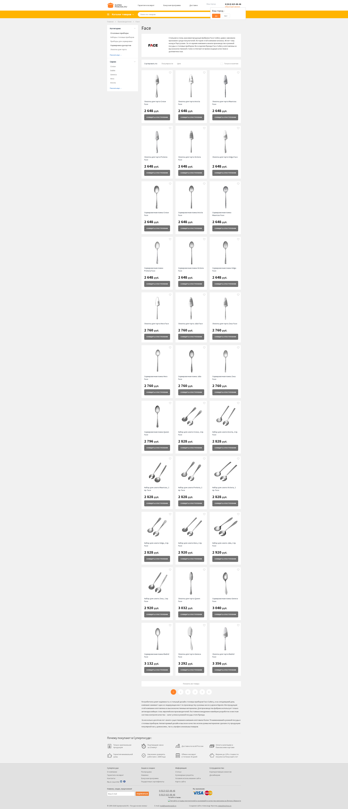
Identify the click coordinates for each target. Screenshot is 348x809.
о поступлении (157, 117)
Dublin (112, 70)
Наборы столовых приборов (122, 37)
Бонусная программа (172, 5)
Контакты (111, 778)
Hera (112, 78)
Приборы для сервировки (121, 41)
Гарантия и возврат (146, 5)
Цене (179, 63)
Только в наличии (231, 63)
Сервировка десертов (120, 45)
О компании (112, 772)
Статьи (178, 772)
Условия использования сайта (188, 778)
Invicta (113, 82)
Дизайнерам (214, 775)
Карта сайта (180, 781)
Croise (113, 66)
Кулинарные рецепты (184, 775)
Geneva (113, 74)
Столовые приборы (119, 33)
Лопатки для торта (118, 49)
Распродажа (146, 772)
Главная (110, 21)
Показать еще (115, 55)
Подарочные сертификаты (152, 781)
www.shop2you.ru (224, 806)
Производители (124, 21)
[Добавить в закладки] (170, 72)
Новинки (144, 775)
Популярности (167, 63)
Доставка (193, 5)
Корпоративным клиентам (220, 772)
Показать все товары (191, 684)
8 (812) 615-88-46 (233, 4)
